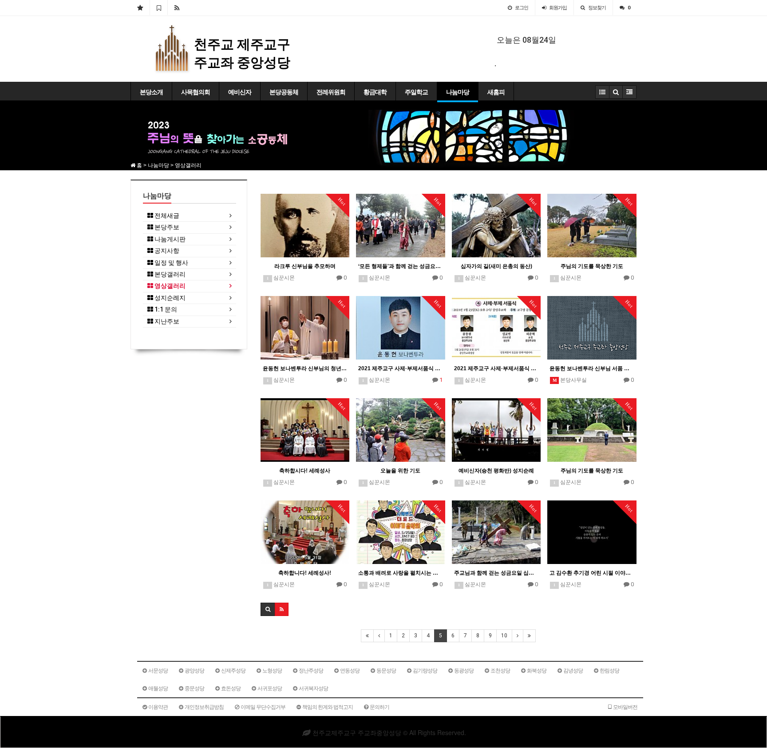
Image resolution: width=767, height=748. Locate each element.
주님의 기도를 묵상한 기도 (592, 266)
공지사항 (166, 251)
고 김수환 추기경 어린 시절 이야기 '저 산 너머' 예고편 (592, 573)
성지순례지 (169, 298)
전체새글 (166, 215)
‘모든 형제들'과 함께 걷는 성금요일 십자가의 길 (400, 266)
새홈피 (496, 92)
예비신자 (239, 92)
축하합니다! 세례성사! (304, 573)
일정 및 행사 (170, 263)
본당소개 (151, 92)
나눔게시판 (169, 239)
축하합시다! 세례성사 (304, 471)
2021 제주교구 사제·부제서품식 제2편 (400, 368)
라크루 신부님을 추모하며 (305, 266)
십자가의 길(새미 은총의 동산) (496, 266)
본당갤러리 (169, 274)
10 (504, 635)
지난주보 (166, 321)
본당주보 (166, 227)
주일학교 (416, 92)
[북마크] (158, 7)
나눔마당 (457, 92)
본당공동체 (283, 92)
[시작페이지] (140, 7)
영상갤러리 (169, 286)
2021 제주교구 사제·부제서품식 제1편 (496, 368)
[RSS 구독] (177, 7)
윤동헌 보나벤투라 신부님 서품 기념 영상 (592, 368)
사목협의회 (195, 92)
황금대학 (375, 92)
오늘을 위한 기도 (400, 471)
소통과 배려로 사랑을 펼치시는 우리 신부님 (400, 573)
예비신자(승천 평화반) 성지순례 (496, 471)
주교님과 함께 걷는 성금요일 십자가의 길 (496, 573)
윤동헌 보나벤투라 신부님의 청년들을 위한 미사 (305, 368)
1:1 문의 (165, 309)
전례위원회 (330, 92)
